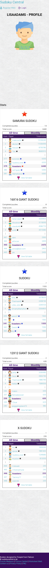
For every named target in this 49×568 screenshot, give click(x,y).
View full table (26, 178)
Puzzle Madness (7, 561)
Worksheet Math (35, 561)
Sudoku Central (12, 2)
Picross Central (21, 561)
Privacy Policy (15, 563)
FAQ (24, 563)
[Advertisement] (24, 76)
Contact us (4, 563)
